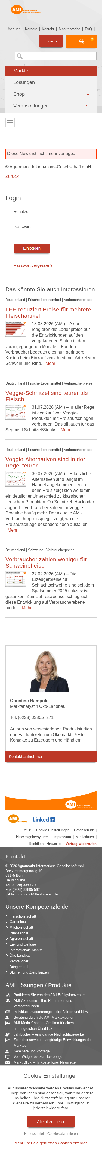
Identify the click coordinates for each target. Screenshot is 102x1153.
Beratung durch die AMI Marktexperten (44, 1017)
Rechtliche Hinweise (45, 844)
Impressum (62, 837)
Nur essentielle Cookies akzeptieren (51, 1134)
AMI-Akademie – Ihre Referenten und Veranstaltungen (43, 1003)
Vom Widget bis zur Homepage (38, 1057)
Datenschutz (84, 830)
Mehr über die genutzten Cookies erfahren (51, 1143)
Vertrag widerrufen (81, 844)
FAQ (88, 29)
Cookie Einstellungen (52, 830)
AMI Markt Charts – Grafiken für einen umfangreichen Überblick (44, 1026)
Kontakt (48, 29)
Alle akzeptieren (51, 1122)
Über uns (13, 29)
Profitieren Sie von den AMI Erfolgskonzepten (49, 995)
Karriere (31, 29)
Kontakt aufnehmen (26, 756)
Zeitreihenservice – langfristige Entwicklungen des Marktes (53, 1042)
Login (49, 41)
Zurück (12, 176)
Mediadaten (85, 837)
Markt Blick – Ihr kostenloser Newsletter (45, 1062)
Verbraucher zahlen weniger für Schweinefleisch (46, 562)
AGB (28, 830)
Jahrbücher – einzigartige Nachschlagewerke (49, 1034)
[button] (51, 71)
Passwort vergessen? (33, 265)
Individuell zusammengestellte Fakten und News (52, 1012)
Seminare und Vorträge (32, 1051)
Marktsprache (69, 29)
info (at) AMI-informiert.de (38, 894)
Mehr (49, 363)
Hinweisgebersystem (32, 837)
